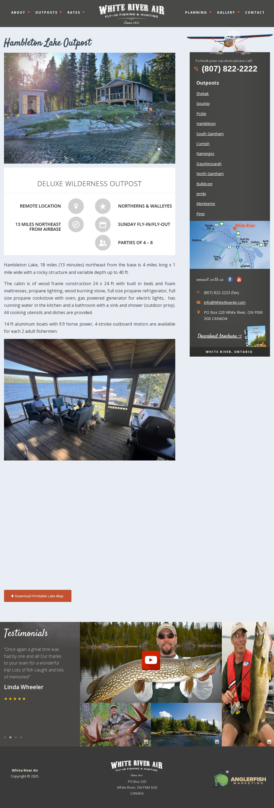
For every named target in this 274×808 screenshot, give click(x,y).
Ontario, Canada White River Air (132, 13)
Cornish (203, 143)
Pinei (200, 213)
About (18, 12)
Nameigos (205, 153)
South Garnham (210, 133)
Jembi (201, 193)
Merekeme (205, 203)
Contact (255, 12)
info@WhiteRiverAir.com (225, 302)
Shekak (202, 93)
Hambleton (206, 123)
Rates (73, 12)
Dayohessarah (209, 163)
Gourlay (203, 103)
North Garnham (210, 173)
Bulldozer (204, 183)
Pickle (201, 113)
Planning (196, 12)
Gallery (226, 12)
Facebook (230, 279)
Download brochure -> (220, 336)
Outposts (46, 12)
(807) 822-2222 (225, 68)
